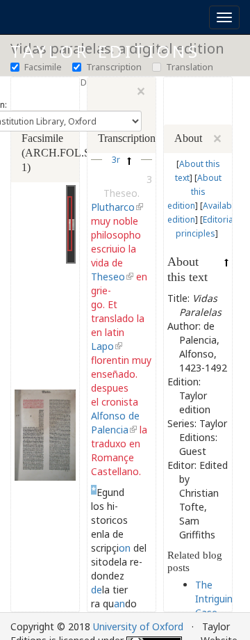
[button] (121, 160)
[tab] (45, 146)
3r (116, 159)
